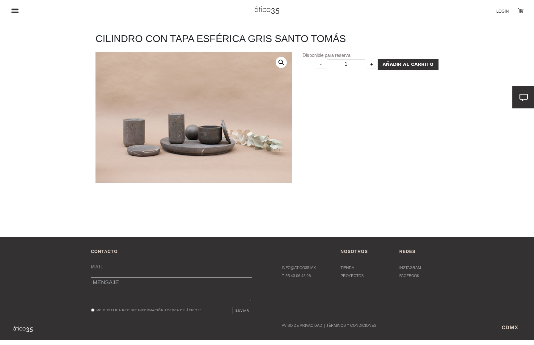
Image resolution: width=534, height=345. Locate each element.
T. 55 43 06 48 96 (296, 276)
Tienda (347, 268)
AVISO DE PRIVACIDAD (302, 325)
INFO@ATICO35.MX (299, 268)
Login (502, 11)
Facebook (409, 276)
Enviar (242, 310)
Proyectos (352, 276)
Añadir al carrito (408, 64)
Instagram (410, 268)
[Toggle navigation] (15, 10)
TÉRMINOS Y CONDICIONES (351, 325)
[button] (281, 62)
